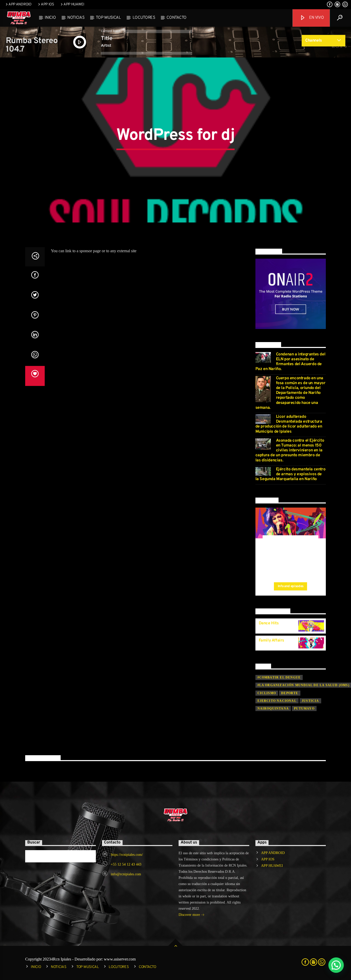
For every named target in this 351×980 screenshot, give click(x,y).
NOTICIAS (75, 17)
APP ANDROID (20, 4)
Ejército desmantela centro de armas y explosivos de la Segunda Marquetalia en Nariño (290, 474)
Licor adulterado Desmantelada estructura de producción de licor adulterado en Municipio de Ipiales (288, 424)
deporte (289, 693)
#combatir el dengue (279, 677)
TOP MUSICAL (108, 17)
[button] (336, 965)
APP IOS (47, 4)
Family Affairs (271, 640)
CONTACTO (176, 17)
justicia (310, 701)
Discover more (190, 915)
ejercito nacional (277, 701)
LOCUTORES (144, 17)
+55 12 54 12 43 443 (126, 864)
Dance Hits (269, 623)
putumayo (304, 708)
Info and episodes (290, 586)
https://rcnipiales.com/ (127, 855)
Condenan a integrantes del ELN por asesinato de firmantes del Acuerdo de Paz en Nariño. (290, 362)
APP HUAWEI (73, 4)
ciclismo (266, 693)
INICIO (50, 17)
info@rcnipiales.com (126, 874)
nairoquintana (273, 708)
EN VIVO (316, 17)
